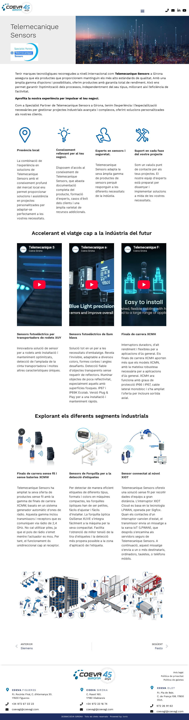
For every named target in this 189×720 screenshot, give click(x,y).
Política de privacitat (172, 676)
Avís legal (178, 672)
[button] (143, 11)
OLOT (166, 688)
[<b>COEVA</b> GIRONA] (82, 690)
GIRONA (97, 690)
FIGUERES (24, 690)
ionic (125, 716)
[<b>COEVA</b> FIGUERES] (7, 690)
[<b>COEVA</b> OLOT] (152, 688)
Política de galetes (173, 680)
